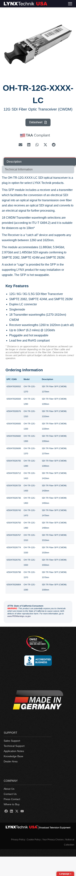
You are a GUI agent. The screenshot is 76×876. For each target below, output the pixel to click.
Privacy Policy (18, 839)
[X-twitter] (16, 811)
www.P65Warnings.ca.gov (19, 616)
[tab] (40, 161)
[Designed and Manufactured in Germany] (38, 700)
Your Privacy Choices (53, 839)
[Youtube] (22, 811)
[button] (20, 145)
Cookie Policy (34, 839)
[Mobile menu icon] (70, 3)
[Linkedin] (11, 811)
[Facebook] (6, 811)
